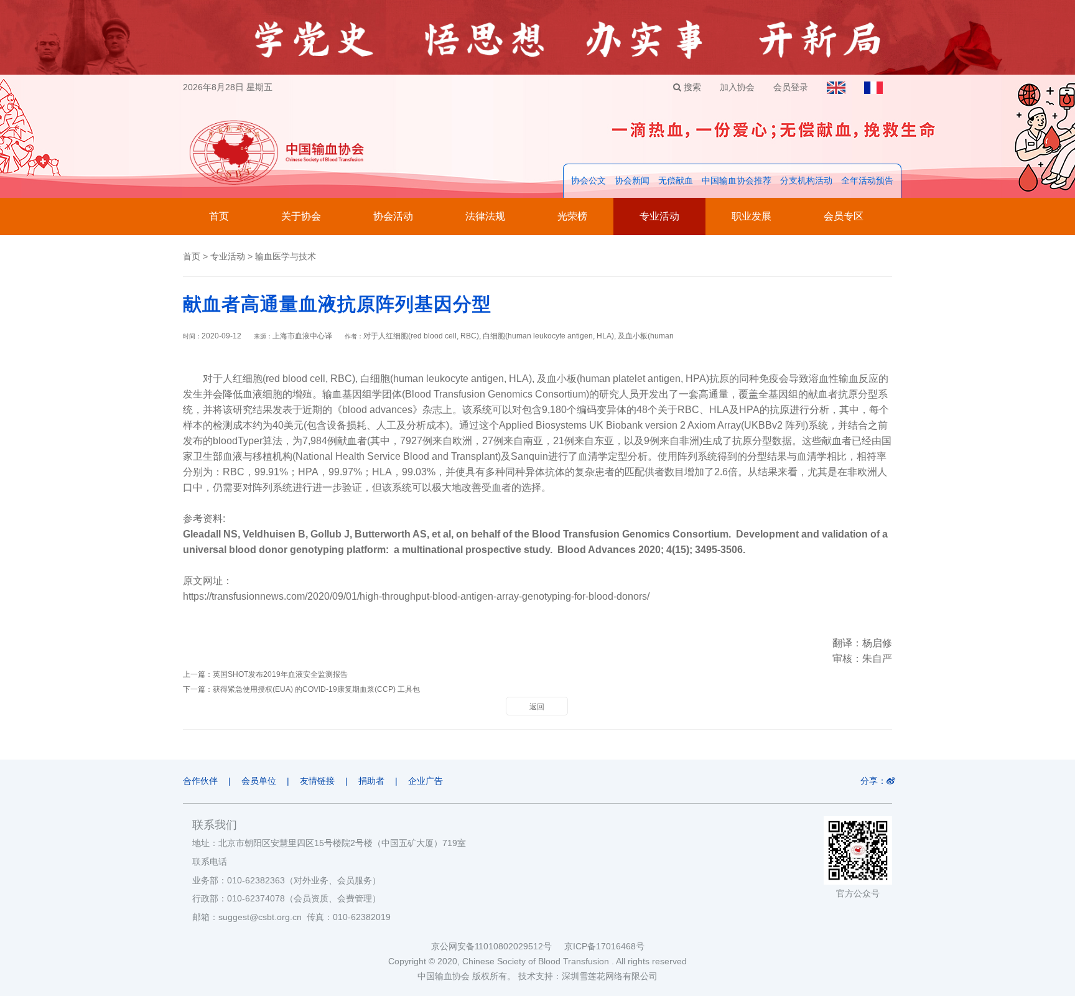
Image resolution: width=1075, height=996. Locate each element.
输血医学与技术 (285, 256)
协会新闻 (632, 180)
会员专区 (843, 216)
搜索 (691, 87)
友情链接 (317, 781)
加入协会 (737, 87)
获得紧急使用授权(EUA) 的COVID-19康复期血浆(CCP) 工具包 (316, 689)
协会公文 (588, 180)
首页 (219, 216)
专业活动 (659, 216)
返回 (536, 706)
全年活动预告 (867, 180)
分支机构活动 (806, 180)
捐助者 (371, 781)
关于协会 (301, 216)
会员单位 (258, 781)
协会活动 (393, 216)
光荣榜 (572, 216)
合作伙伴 (200, 781)
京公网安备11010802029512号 (497, 946)
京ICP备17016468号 (604, 946)
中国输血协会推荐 (736, 180)
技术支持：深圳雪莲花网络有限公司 (588, 976)
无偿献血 (675, 180)
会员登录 (790, 87)
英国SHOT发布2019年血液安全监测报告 (280, 674)
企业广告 (425, 781)
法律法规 (485, 216)
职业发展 (751, 216)
